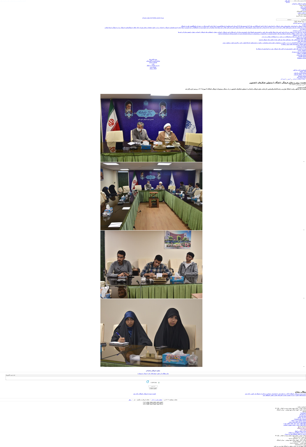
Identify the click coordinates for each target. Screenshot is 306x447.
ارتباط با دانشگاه (301, 428)
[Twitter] (158, 403)
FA (289, 2)
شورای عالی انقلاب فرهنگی (136, 27)
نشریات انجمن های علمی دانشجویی (297, 49)
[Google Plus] (147, 403)
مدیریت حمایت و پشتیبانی (299, 30)
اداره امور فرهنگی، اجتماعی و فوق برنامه (221, 32)
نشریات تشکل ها (260, 49)
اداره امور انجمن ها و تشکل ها (279, 32)
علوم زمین (231, 42)
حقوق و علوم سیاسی (273, 42)
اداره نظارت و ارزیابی (267, 36)
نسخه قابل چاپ (152, 373)
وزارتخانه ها (303, 414)
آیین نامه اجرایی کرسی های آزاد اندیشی (274, 27)
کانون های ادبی (276, 39)
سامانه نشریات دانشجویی (239, 33)
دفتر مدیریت (296, 32)
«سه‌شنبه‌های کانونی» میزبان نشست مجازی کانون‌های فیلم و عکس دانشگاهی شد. (284, 395)
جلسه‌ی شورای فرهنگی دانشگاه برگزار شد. (144, 393)
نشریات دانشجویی (301, 47)
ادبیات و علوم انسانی (301, 42)
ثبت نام (295, 23)
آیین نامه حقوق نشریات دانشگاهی (202, 27)
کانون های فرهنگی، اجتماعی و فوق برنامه (200, 32)
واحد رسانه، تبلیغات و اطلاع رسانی (297, 33)
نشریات (254, 32)
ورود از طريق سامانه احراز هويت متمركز (153, 17)
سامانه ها (248, 33)
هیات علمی (303, 6)
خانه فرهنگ (285, 33)
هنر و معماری (284, 44)
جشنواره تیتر (254, 33)
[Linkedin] (151, 403)
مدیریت (289, 44)
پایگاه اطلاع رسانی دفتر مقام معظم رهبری (294, 423)
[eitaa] (144, 403)
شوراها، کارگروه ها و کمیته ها (236, 26)
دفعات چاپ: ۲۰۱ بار (156, 399)
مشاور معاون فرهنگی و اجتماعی (279, 26)
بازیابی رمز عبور (301, 23)
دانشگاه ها (303, 413)
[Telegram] (154, 403)
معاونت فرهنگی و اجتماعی (299, 3)
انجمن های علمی (301, 41)
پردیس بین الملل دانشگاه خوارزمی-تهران (295, 434)
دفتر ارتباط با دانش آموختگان (263, 26)
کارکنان (304, 9)
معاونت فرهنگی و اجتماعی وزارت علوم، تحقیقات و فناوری (158, 27)
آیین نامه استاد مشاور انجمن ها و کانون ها (236, 27)
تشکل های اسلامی (301, 45)
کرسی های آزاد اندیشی (250, 26)
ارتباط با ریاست (302, 12)
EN (287, 2)
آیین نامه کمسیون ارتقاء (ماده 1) (185, 27)
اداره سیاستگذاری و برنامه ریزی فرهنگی (283, 36)
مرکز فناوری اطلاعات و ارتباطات (297, 432)
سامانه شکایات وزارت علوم (298, 420)
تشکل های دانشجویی (248, 32)
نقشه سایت (303, 429)
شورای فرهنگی (225, 26)
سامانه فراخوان (222, 33)
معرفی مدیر (303, 32)
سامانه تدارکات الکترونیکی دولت (297, 422)
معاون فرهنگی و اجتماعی (299, 26)
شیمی (254, 42)
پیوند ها (175, 27)
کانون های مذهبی (292, 39)
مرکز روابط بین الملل (300, 431)
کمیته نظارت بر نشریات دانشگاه (200, 26)
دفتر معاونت (290, 26)
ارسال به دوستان (142, 373)
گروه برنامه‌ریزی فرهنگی (299, 35)
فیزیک (292, 44)
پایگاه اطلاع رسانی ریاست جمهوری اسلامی (294, 425)
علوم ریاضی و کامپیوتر (240, 42)
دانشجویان (303, 8)
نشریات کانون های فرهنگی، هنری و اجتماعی (276, 49)
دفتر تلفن (287, 0)
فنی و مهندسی (297, 44)
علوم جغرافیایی (249, 42)
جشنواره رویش (261, 33)
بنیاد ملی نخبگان (302, 417)
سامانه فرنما (229, 33)
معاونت (304, 24)
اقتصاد (294, 42)
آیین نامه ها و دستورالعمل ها (291, 27)
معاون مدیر (290, 32)
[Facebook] (161, 403)
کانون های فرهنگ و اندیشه (266, 39)
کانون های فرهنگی (301, 38)
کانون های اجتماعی (301, 39)
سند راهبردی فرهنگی (186, 26)
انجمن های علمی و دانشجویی (263, 32)
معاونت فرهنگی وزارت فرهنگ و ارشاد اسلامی (116, 27)
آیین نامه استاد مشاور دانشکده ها (255, 27)
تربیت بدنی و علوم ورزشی (285, 42)
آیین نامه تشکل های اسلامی (218, 27)
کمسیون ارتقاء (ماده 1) (215, 26)
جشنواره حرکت (268, 33)
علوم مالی (303, 44)
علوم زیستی (225, 42)
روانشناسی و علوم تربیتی (262, 42)
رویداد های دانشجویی (277, 33)
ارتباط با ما (303, 29)
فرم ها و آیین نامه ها (237, 32)
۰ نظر (130, 399)
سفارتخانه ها (302, 416)
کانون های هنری (284, 39)
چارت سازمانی (302, 27)
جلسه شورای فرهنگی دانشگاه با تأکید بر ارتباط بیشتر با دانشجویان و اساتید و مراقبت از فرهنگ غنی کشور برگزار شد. (275, 393)
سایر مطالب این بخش (163, 373)
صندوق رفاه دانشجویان (300, 419)
